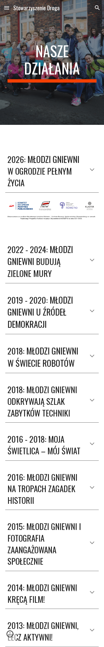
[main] (52, 62)
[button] (6, 7)
